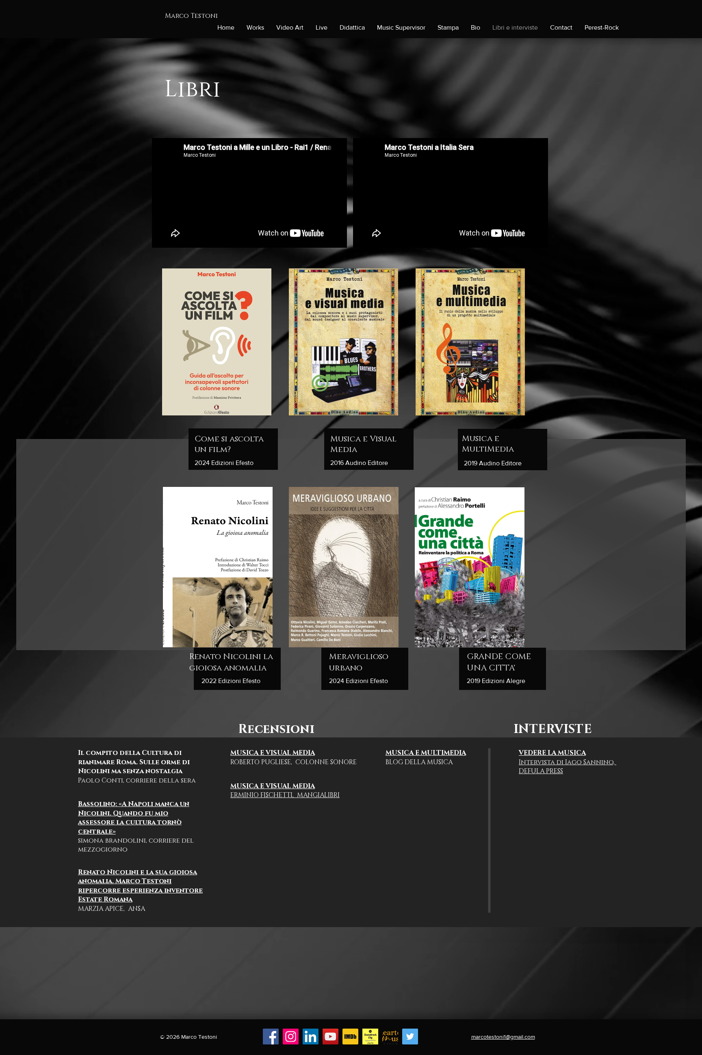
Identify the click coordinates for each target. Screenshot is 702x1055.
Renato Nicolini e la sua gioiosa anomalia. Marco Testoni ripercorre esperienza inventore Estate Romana (140, 886)
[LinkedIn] (310, 1036)
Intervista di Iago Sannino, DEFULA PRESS (567, 762)
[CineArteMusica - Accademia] (390, 1036)
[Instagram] (291, 1036)
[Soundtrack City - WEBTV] (370, 1036)
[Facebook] (271, 1036)
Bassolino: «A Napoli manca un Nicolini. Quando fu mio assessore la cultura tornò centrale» (133, 818)
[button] (475, 27)
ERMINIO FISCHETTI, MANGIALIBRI (285, 791)
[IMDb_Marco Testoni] (350, 1036)
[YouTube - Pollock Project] (330, 1036)
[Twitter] (410, 1036)
